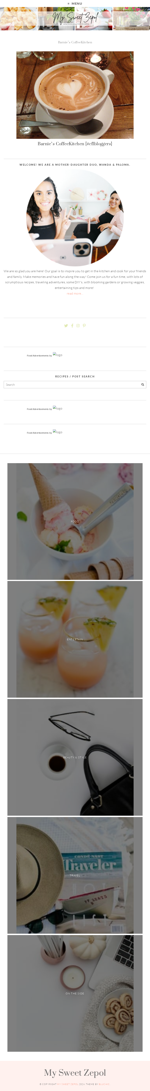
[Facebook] (72, 325)
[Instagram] (78, 325)
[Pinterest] (84, 325)
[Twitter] (66, 325)
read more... (75, 293)
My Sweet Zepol (75, 1072)
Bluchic (104, 1084)
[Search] (142, 384)
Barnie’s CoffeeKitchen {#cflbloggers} (75, 143)
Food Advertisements (38, 355)
